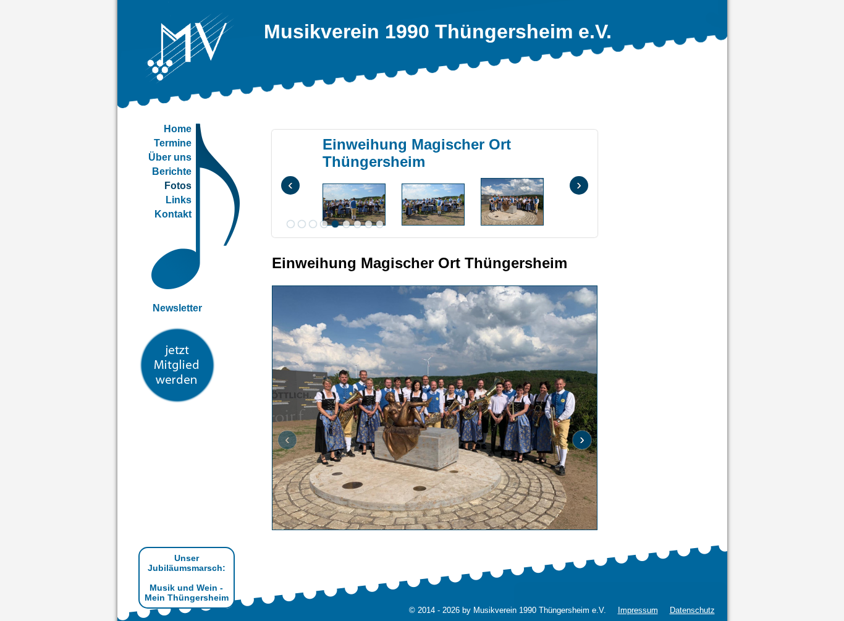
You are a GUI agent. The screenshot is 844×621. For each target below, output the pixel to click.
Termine (173, 143)
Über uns (170, 157)
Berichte (172, 171)
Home (178, 129)
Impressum (638, 610)
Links (179, 200)
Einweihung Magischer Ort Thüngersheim (417, 153)
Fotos (178, 185)
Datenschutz (692, 610)
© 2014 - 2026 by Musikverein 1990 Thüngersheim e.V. (507, 610)
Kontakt (173, 214)
